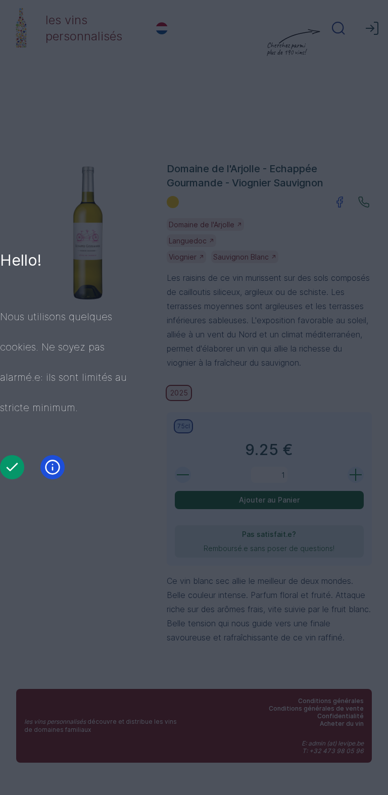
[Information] (52, 467)
